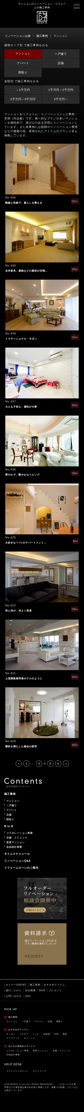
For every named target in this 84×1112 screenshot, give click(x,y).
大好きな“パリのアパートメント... (25, 542)
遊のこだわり (14, 990)
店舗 (61, 63)
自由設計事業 (13, 1055)
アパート (23, 63)
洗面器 (46, 1034)
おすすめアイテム (54, 984)
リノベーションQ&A (17, 860)
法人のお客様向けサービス (21, 1046)
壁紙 (65, 1034)
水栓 (56, 1034)
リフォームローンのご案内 (21, 867)
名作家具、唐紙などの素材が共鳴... (26, 270)
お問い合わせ (14, 996)
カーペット (29, 1038)
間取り (23, 72)
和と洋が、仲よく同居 (18, 610)
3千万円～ (61, 99)
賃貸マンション (41, 1050)
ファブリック (13, 1038)
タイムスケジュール (17, 853)
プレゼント (55, 990)
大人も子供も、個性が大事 (21, 406)
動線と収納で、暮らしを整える (23, 202)
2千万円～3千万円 (22, 99)
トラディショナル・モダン (21, 338)
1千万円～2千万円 (60, 89)
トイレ (35, 1034)
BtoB (42, 990)
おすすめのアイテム (18, 1029)
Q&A (28, 996)
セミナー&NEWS (16, 984)
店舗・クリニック (62, 1050)
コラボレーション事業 (17, 1050)
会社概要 (30, 990)
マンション (23, 53)
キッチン (10, 1034)
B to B (8, 826)
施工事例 (35, 984)
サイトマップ (39, 1071)
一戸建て (61, 53)
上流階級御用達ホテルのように (23, 678)
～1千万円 (23, 89)
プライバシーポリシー (17, 1071)
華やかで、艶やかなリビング (22, 474)
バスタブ (23, 1034)
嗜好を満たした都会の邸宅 (21, 746)
